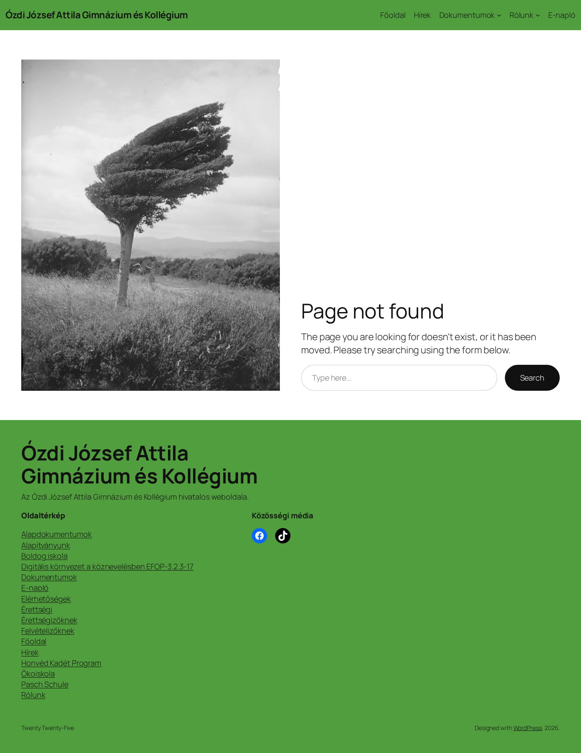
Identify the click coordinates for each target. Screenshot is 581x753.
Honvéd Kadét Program (61, 663)
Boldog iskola (44, 556)
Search (532, 377)
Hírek (30, 652)
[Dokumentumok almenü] (499, 15)
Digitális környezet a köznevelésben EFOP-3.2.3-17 (107, 566)
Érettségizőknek (49, 620)
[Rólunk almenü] (537, 15)
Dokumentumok (49, 577)
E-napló (34, 588)
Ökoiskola (38, 673)
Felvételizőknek (47, 630)
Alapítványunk (45, 545)
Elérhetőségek (46, 599)
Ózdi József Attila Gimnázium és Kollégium (97, 15)
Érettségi (36, 609)
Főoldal (33, 641)
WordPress (527, 728)
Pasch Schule (44, 684)
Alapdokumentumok (56, 534)
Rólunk (33, 695)
